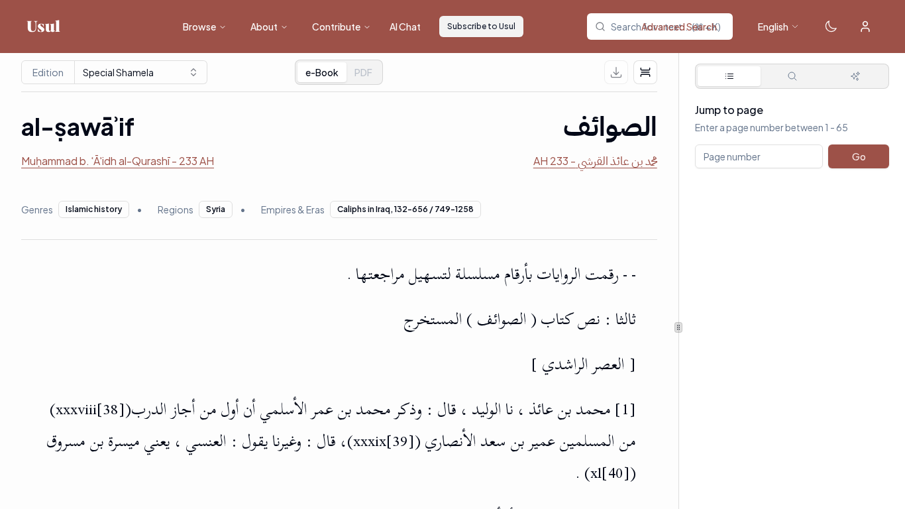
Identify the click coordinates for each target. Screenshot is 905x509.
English (773, 26)
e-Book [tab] (322, 72)
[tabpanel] (792, 158)
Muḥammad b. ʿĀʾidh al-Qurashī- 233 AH (117, 161)
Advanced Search (679, 26)
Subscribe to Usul (481, 26)
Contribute (336, 26)
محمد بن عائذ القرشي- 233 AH (595, 161)
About (264, 26)
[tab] (363, 72)
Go (858, 156)
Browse (199, 26)
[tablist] (339, 72)
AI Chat (405, 26)
